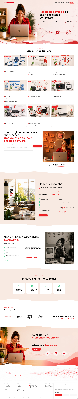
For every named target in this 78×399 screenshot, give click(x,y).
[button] (76, 384)
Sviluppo (18, 389)
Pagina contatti (32, 390)
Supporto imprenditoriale (21, 390)
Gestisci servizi (57, 392)
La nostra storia (7, 386)
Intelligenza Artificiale (20, 385)
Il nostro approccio (8, 385)
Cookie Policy (63, 397)
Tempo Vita (6, 389)
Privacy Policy (67, 397)
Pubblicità (19, 386)
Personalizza (73, 395)
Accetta (58, 395)
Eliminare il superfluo (8, 387)
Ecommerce (19, 387)
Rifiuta (66, 395)
